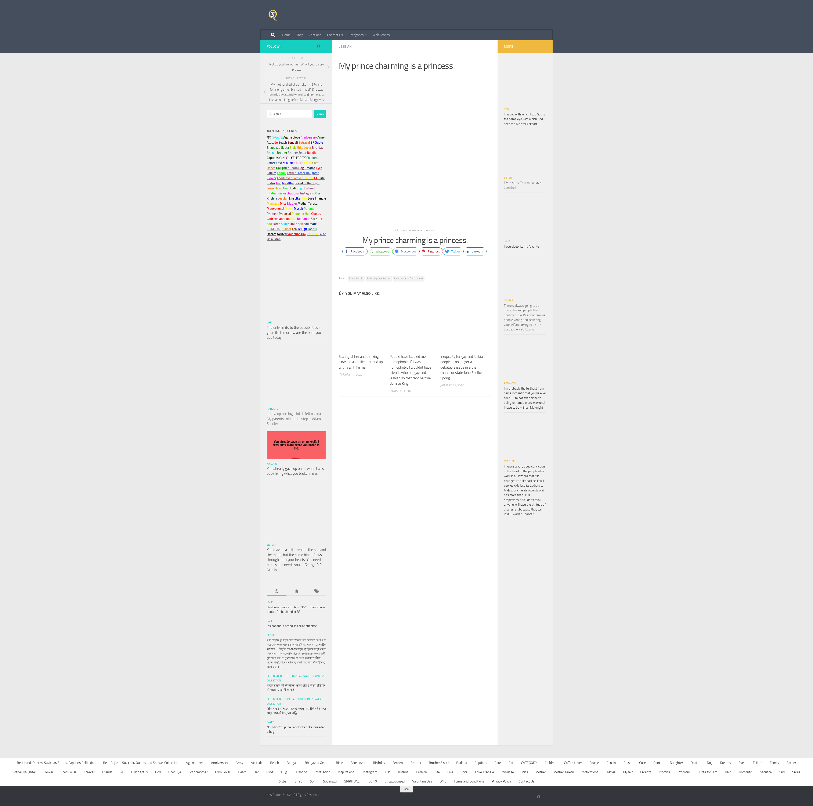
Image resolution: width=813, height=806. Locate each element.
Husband (309, 188)
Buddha (461, 763)
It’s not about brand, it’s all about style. (292, 626)
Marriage (273, 203)
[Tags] (316, 591)
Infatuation (322, 772)
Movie (611, 772)
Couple (594, 763)
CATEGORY (529, 763)
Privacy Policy (501, 781)
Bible (339, 763)
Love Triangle (484, 772)
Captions (315, 35)
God (506, 109)
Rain (728, 772)
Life (269, 322)
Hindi (270, 772)
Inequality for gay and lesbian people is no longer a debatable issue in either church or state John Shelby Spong (462, 367)
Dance (657, 763)
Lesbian (345, 46)
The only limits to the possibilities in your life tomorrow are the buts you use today (294, 332)
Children (550, 763)
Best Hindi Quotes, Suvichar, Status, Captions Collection (56, 763)
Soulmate (330, 781)
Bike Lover (358, 763)
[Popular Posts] (296, 591)
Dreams (725, 763)
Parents (272, 408)
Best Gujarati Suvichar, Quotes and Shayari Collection (140, 763)
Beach (282, 142)
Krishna (403, 772)
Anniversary (219, 763)
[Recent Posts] (276, 591)
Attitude (272, 142)
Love (270, 602)
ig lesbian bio (356, 278)
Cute (642, 763)
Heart (242, 772)
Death (695, 763)
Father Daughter (24, 772)
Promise (272, 214)
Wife (443, 781)
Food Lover (68, 772)
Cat (511, 763)
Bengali (271, 635)
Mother (540, 772)
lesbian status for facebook (408, 278)
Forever (89, 772)
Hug (299, 188)
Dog (709, 763)
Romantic (510, 383)
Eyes (741, 763)
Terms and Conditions (469, 781)
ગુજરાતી (277, 137)
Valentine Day (296, 234)
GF (122, 772)
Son (312, 781)
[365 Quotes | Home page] (273, 14)
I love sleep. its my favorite (521, 246)
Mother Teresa (563, 772)
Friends (107, 772)
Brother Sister (439, 763)
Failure (272, 463)
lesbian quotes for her (378, 278)
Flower (48, 772)
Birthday (317, 148)
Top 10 (372, 781)
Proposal (684, 772)
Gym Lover (222, 772)
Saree (270, 621)
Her (285, 188)
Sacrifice (317, 219)
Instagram (307, 193)
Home (286, 35)
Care (498, 763)
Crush (628, 763)
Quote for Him (707, 772)
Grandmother (198, 772)
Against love (194, 763)
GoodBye (174, 772)
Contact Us (335, 35)
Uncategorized (394, 781)
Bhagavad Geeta (316, 763)
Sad (782, 772)
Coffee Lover (573, 763)
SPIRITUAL (274, 229)
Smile (298, 781)
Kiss (387, 772)
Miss (283, 203)
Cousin (611, 763)
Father (791, 763)
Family (281, 173)
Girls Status (139, 772)
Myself (508, 300)
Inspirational (346, 772)
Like (450, 772)
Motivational (590, 772)
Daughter (676, 763)
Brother (416, 763)
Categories (356, 35)
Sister (271, 544)
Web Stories (381, 35)
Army (239, 763)
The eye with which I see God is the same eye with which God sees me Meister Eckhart (524, 119)
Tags (299, 35)
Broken (398, 763)
